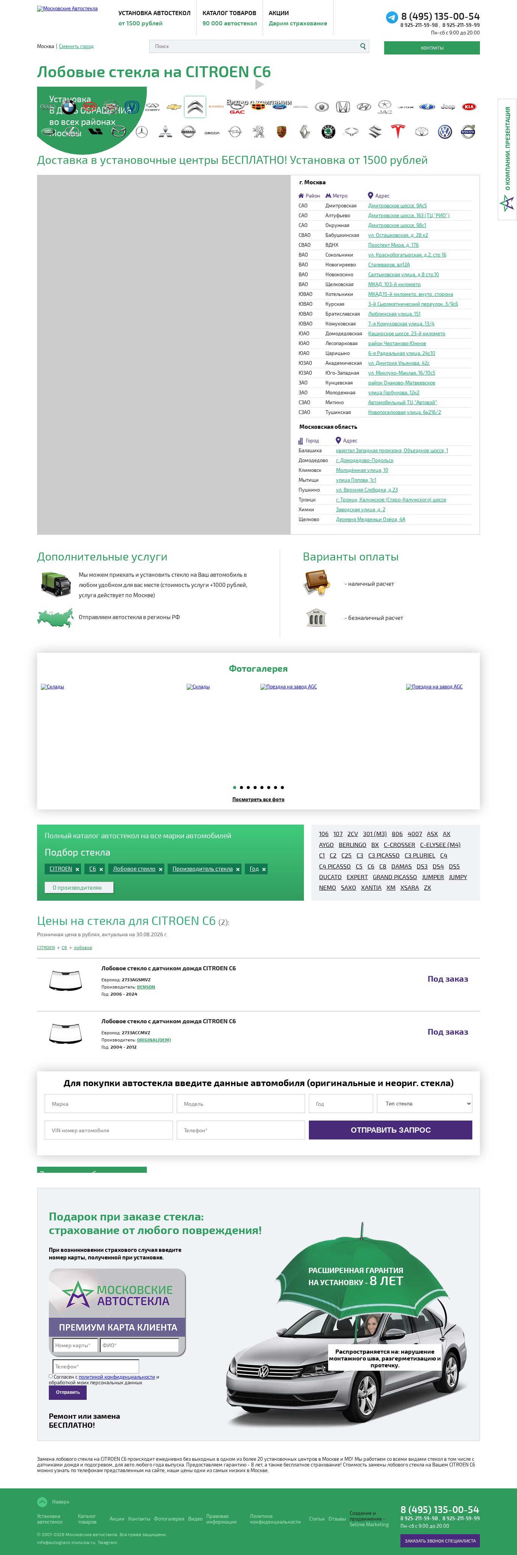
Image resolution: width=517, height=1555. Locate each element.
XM (391, 887)
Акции (298, 17)
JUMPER (433, 876)
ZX (427, 887)
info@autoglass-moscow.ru (66, 1542)
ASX (432, 833)
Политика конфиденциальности (275, 1519)
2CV (352, 833)
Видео (195, 1519)
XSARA (409, 887)
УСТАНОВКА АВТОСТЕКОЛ (154, 17)
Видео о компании (258, 101)
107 (338, 833)
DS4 (438, 866)
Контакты (432, 47)
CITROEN (46, 947)
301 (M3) (375, 833)
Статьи (317, 1519)
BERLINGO (352, 844)
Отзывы (337, 1519)
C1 (322, 855)
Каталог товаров (229, 17)
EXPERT (357, 876)
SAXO (348, 887)
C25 (346, 855)
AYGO (326, 844)
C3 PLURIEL (420, 855)
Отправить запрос (391, 1130)
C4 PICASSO (335, 866)
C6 (371, 866)
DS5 (454, 866)
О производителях (77, 887)
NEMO (327, 887)
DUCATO (330, 876)
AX (446, 833)
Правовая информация (221, 1519)
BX (375, 844)
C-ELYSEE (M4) (440, 844)
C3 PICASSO (384, 855)
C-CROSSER (399, 844)
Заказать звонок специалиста (440, 1540)
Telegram (107, 1542)
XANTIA (371, 887)
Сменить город (76, 46)
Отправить (68, 1392)
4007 (415, 833)
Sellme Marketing (369, 1524)
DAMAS (401, 866)
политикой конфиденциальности (117, 1377)
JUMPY (458, 876)
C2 (333, 855)
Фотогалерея (169, 1519)
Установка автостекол (49, 1519)
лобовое (83, 947)
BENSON (146, 986)
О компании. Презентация (507, 148)
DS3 (422, 866)
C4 (443, 855)
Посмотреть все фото (258, 799)
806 (397, 833)
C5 (359, 866)
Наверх (60, 1502)
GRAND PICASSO (395, 876)
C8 (382, 866)
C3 (360, 855)
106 (324, 833)
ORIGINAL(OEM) (154, 1039)
